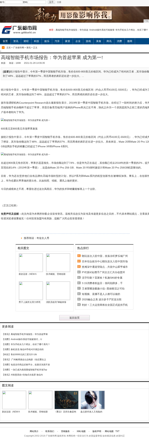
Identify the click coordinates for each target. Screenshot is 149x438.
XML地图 (81, 431)
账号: (2, 2)
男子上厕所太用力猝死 (30, 302)
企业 (77, 41)
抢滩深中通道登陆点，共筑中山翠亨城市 (105, 266)
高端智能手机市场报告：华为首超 (72, 30)
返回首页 (74, 317)
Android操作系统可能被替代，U (26, 339)
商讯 (109, 41)
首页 (5, 41)
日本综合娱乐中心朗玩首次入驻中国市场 (105, 261)
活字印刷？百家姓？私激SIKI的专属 (102, 277)
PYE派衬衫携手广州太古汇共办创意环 (103, 272)
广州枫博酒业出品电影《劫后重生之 (28, 359)
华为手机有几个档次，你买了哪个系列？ (30, 344)
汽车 (57, 41)
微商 (129, 41)
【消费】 (6, 339)
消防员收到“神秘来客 (56, 302)
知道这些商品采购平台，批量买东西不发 (30, 364)
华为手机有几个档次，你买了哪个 (131, 30)
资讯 (15, 41)
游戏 (88, 41)
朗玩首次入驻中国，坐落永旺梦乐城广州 (105, 256)
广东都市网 (18, 47)
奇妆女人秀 (43, 238)
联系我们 (49, 431)
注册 (59, 2)
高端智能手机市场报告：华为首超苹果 (29, 334)
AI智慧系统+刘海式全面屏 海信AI (27, 375)
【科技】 (6, 354)
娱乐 (46, 41)
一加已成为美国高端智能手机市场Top (29, 369)
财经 (26, 41)
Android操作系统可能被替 (101, 30)
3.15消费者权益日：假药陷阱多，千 (102, 283)
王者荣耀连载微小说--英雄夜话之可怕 (103, 288)
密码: (25, 2)
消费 (119, 41)
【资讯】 (6, 334)
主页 (8, 47)
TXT (117, 431)
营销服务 (65, 431)
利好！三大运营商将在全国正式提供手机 (105, 304)
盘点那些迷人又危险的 (91, 411)
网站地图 (109, 431)
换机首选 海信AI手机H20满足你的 (27, 349)
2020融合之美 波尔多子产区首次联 (102, 299)
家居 (67, 41)
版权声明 (96, 431)
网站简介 (34, 431)
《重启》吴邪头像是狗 (65, 411)
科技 (36, 41)
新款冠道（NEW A (28, 274)
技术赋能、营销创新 (56, 274)
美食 (98, 41)
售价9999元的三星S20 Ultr (24, 354)
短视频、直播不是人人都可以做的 (101, 294)
